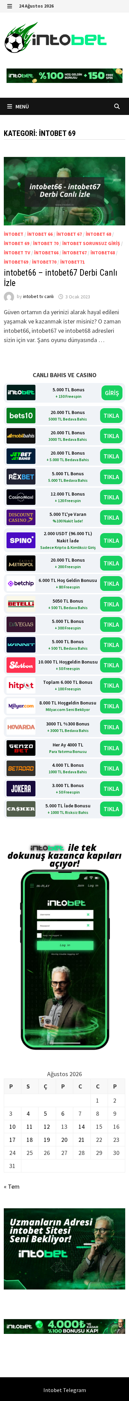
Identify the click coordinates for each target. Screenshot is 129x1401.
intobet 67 (69, 234)
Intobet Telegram (64, 1390)
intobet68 (102, 253)
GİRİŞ (112, 393)
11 (29, 1127)
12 (47, 1127)
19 (47, 1140)
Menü (21, 106)
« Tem (12, 1186)
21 (81, 1140)
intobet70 (44, 262)
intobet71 (72, 262)
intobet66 (46, 253)
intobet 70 (45, 243)
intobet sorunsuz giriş (91, 243)
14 (81, 1127)
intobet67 (74, 253)
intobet (13, 234)
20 (64, 1140)
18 (29, 1140)
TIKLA (111, 416)
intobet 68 (98, 234)
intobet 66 (40, 234)
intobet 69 (16, 243)
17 (12, 1140)
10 (12, 1127)
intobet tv (17, 253)
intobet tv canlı (38, 297)
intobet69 (16, 262)
